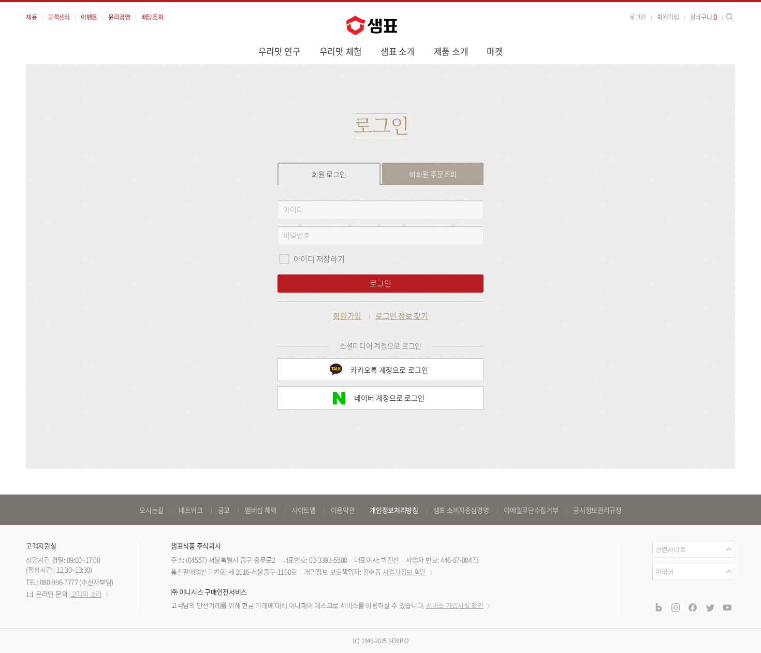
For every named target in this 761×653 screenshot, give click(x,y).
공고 (224, 510)
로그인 (638, 17)
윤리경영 (119, 17)
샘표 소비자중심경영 (461, 510)
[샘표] (371, 25)
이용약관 (343, 510)
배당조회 (152, 17)
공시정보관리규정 (597, 510)
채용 (31, 17)
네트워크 (191, 510)
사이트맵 (303, 510)
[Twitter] (709, 607)
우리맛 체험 (340, 51)
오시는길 (151, 510)
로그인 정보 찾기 (401, 316)
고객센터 (59, 17)
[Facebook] (692, 607)
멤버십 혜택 (260, 510)
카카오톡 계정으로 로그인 (389, 370)
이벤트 (89, 17)
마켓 (495, 51)
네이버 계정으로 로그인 (389, 398)
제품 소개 (451, 51)
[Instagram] (675, 607)
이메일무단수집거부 (531, 510)
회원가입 (668, 17)
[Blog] (658, 607)
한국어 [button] (664, 571)
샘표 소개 (397, 51)
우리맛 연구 (279, 51)
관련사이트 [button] (670, 549)
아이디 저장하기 (319, 259)
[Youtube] (727, 607)
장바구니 (703, 17)
